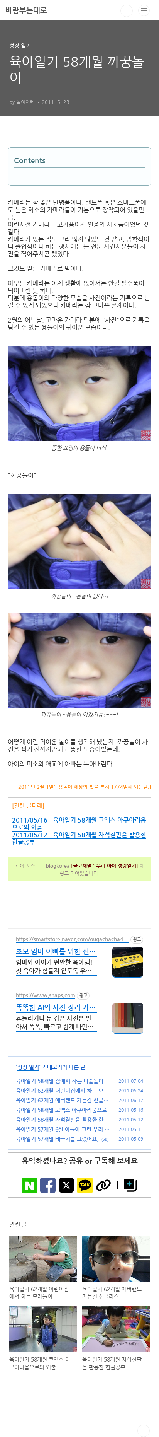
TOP (143, 1431)
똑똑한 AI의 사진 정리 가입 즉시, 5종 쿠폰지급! (56, 1008)
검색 (126, 11)
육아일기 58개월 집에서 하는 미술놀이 (59, 1081)
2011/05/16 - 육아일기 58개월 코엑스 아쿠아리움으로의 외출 (79, 823)
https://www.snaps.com (45, 995)
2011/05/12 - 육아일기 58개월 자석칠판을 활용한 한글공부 (79, 838)
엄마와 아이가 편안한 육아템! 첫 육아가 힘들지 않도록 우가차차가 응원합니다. (54, 967)
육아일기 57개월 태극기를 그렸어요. (57, 1139)
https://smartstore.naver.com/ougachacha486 (71, 939)
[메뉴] (144, 10)
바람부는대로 (26, 10)
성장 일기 (28, 1067)
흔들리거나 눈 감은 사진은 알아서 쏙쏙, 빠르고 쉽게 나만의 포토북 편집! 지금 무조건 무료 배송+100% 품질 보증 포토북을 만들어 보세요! (55, 1023)
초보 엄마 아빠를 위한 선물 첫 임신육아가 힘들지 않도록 (56, 952)
